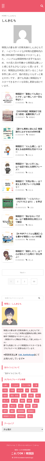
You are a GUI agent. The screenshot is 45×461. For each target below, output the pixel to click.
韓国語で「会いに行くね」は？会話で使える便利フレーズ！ (29, 167)
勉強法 (34, 390)
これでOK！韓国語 (22, 453)
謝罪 (34, 406)
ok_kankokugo (26, 354)
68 (34, 281)
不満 (12, 390)
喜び (23, 395)
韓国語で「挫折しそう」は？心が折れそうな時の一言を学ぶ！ (29, 254)
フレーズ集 (26, 385)
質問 (5, 411)
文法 (31, 207)
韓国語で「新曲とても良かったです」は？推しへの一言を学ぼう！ (29, 97)
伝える (30, 155)
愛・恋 (14, 401)
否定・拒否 (14, 395)
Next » (22, 272)
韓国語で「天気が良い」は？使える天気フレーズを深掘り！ (29, 184)
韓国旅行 (32, 117)
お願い (5, 385)
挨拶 (29, 401)
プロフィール (10, 445)
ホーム (36, 445)
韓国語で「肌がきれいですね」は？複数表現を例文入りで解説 (29, 219)
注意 (5, 406)
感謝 (22, 401)
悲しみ (30, 260)
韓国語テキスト (8, 416)
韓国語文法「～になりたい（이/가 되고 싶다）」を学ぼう (29, 202)
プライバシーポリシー (25, 445)
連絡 (12, 411)
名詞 (5, 395)
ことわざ (15, 385)
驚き (30, 416)
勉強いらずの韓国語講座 (22, 450)
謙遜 (27, 406)
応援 (31, 395)
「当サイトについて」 (12, 373)
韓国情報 (32, 239)
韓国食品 (21, 416)
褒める (30, 103)
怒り (38, 395)
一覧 (35, 385)
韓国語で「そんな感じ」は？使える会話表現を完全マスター (29, 149)
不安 (5, 390)
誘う (20, 406)
